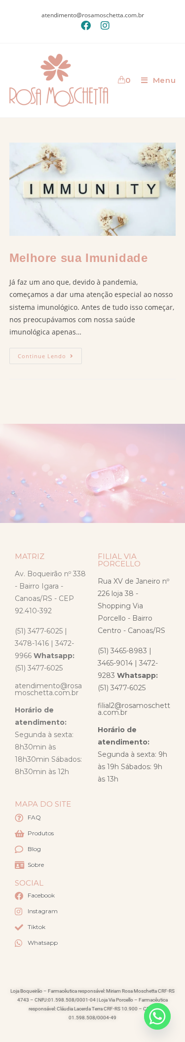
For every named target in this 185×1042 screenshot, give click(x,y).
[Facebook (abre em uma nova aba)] (86, 26)
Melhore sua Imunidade (78, 257)
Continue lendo (50, 354)
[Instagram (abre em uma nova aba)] (103, 26)
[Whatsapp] (157, 1016)
